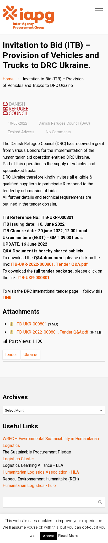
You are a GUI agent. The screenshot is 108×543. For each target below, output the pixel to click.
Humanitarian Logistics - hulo (29, 485)
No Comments (58, 132)
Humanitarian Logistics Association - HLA (41, 472)
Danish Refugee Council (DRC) (64, 123)
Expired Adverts (21, 132)
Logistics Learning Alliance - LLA (33, 465)
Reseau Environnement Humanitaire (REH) (41, 478)
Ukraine (30, 354)
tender (11, 354)
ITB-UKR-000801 (34, 277)
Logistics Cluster (18, 458)
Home (8, 78)
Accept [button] (48, 536)
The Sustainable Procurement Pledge (37, 452)
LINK (7, 297)
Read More (68, 535)
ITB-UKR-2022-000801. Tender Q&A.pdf (49, 264)
